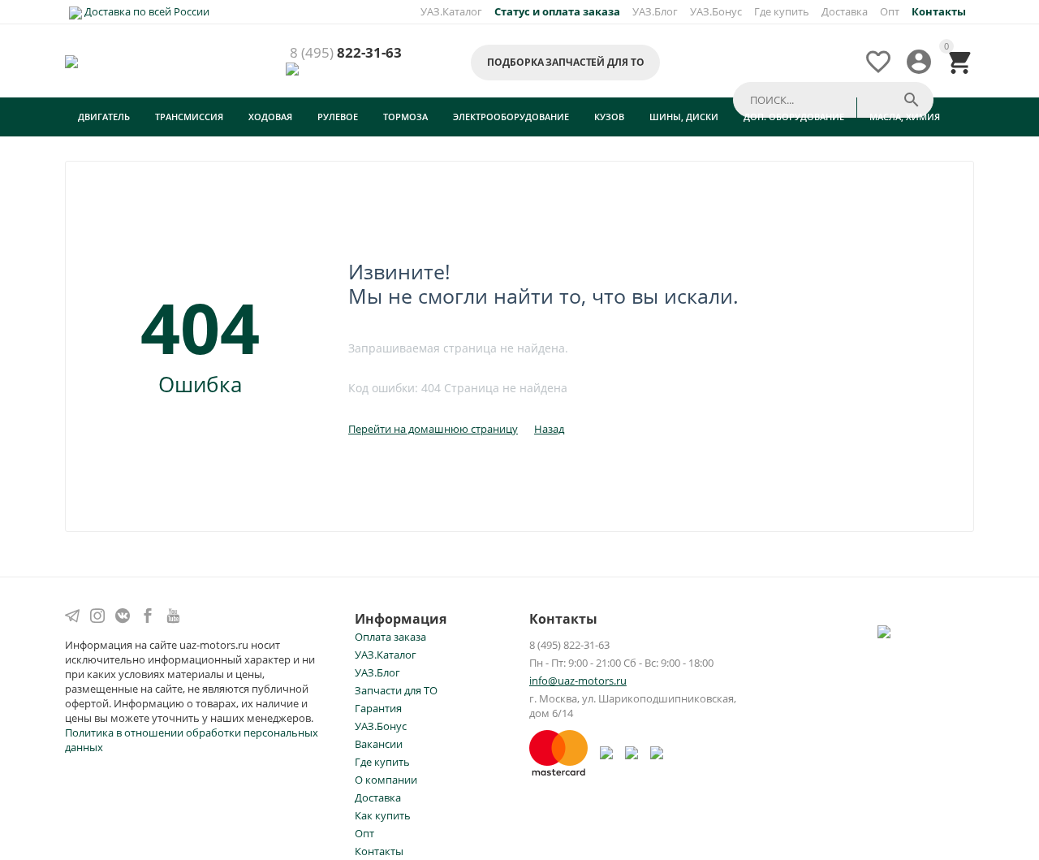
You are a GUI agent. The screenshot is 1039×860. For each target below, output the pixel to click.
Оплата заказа (390, 636)
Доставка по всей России (145, 11)
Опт (889, 11)
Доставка (844, 11)
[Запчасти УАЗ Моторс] (72, 61)
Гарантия (378, 708)
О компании (386, 779)
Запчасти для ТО (396, 690)
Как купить (383, 815)
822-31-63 (346, 53)
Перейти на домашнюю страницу (433, 428)
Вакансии (379, 744)
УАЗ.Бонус (716, 11)
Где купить (781, 11)
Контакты (379, 851)
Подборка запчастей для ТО (565, 62)
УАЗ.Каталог (451, 11)
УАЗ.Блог (655, 11)
